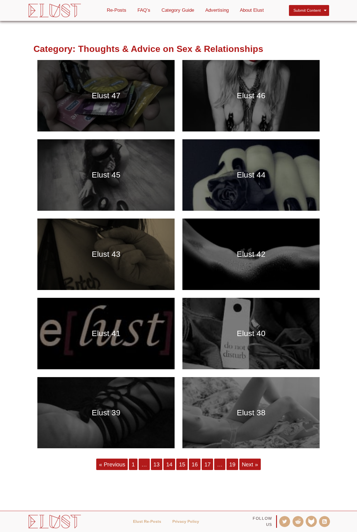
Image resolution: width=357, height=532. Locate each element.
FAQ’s (144, 10)
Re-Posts (116, 10)
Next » (250, 464)
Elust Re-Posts (147, 521)
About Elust (252, 10)
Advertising (217, 10)
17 (207, 464)
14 (169, 464)
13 (156, 464)
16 (195, 464)
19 (232, 464)
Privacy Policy (185, 521)
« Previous (112, 464)
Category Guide (177, 10)
